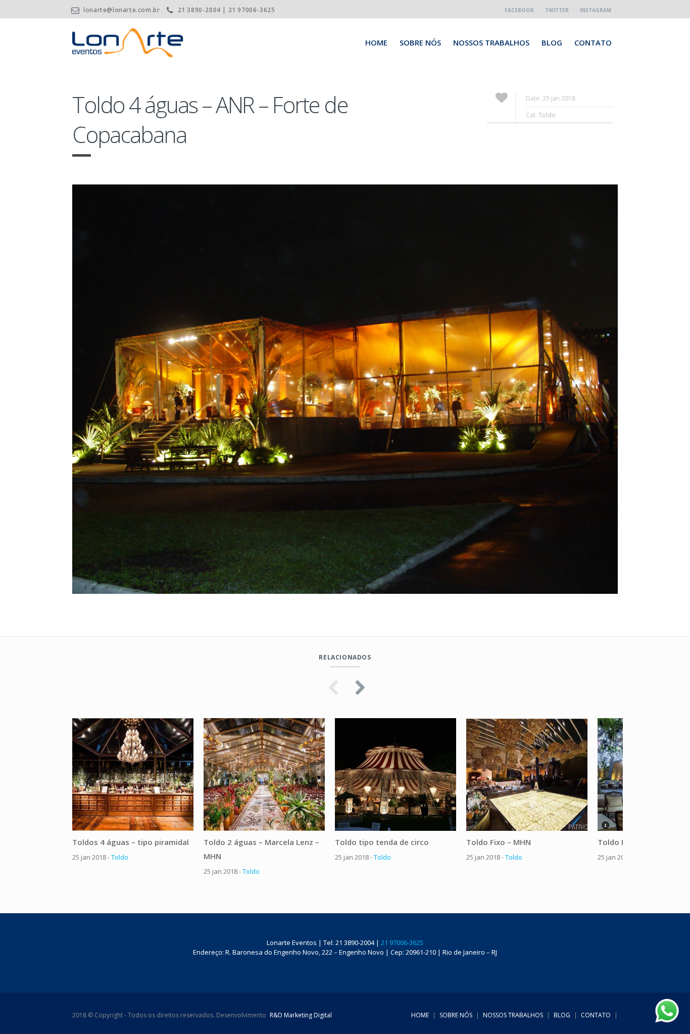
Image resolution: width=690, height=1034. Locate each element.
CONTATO (593, 42)
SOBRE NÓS (420, 42)
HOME (376, 42)
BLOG (551, 42)
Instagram (595, 10)
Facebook (519, 10)
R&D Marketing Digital (301, 1015)
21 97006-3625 (402, 942)
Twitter (557, 10)
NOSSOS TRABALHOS (491, 42)
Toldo (547, 115)
